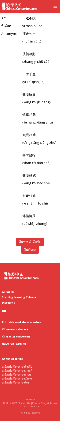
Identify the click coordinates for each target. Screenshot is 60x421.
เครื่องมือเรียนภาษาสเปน (16, 374)
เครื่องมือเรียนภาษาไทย (16, 382)
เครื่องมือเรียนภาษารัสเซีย (17, 366)
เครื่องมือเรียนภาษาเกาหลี (17, 370)
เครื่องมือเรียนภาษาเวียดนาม (18, 378)
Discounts (8, 302)
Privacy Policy (39, 403)
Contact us (34, 406)
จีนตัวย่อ (30, 250)
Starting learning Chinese (19, 297)
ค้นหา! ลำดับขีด (30, 242)
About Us (8, 292)
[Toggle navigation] (55, 6)
